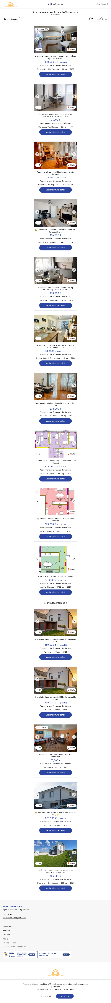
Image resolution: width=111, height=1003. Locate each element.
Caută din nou (12, 19)
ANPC (5, 939)
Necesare (44, 989)
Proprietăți (7, 927)
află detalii (52, 984)
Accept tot (65, 996)
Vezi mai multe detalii (55, 74)
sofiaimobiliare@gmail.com (14, 917)
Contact (6, 934)
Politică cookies (9, 943)
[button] (106, 19)
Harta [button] (72, 49)
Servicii (6, 930)
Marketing (70, 989)
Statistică (57, 989)
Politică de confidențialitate (14, 946)
